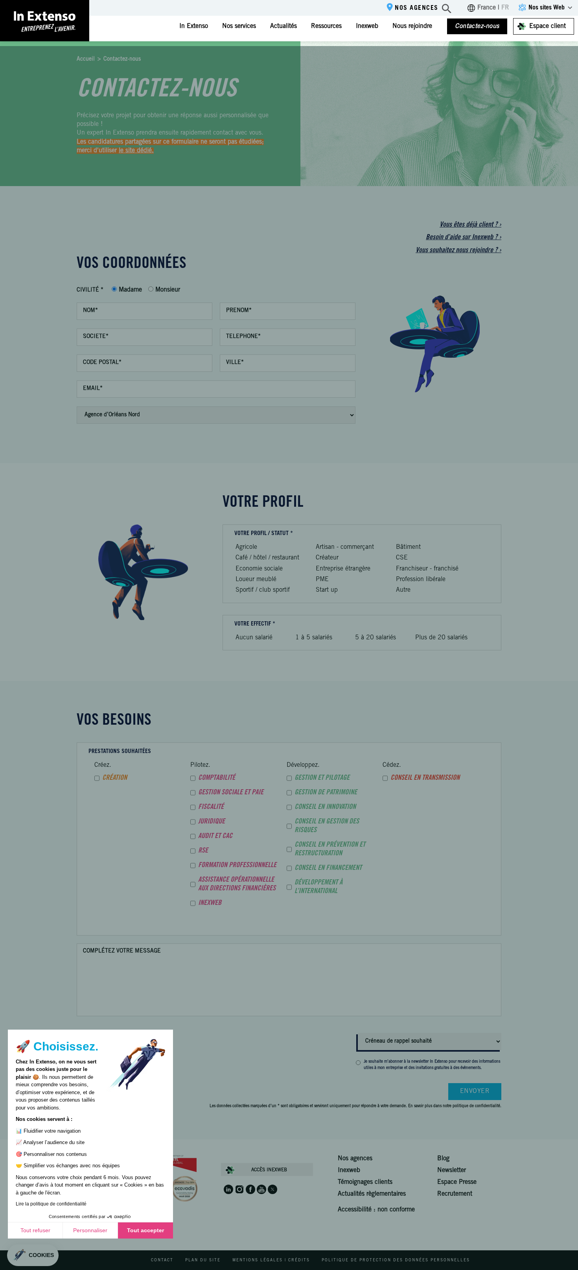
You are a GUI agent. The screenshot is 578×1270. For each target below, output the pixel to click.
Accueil (86, 59)
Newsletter (451, 1170)
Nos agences (416, 8)
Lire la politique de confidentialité (51, 1204)
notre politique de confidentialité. (472, 1106)
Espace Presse (457, 1182)
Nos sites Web (546, 8)
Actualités (283, 26)
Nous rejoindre (412, 26)
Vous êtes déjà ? (470, 225)
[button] (33, 1255)
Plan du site (203, 1261)
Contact (162, 1261)
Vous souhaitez (458, 250)
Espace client (547, 26)
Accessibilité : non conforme (376, 1210)
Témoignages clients (365, 1182)
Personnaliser (90, 1230)
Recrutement (454, 1194)
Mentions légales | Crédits (271, 1261)
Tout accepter (145, 1230)
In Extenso (193, 26)
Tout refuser (35, 1230)
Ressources (326, 26)
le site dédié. (136, 151)
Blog (443, 1159)
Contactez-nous (477, 26)
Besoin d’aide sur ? (463, 237)
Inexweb (367, 26)
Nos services (239, 26)
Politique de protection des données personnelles (396, 1261)
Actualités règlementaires (372, 1194)
